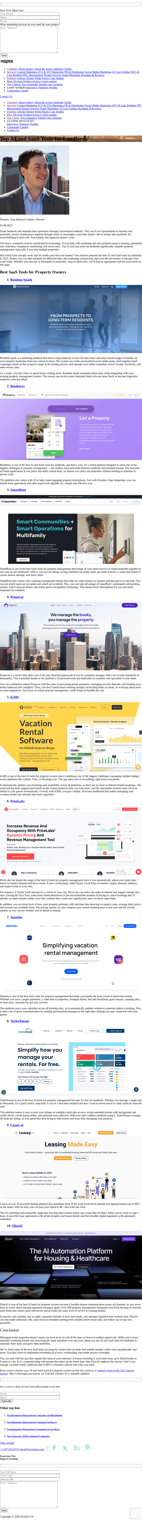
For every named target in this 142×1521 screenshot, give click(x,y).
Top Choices (14, 84)
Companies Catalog (17, 90)
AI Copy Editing (121, 72)
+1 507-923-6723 (9, 1449)
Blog (9, 81)
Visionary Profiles (47, 87)
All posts (18, 81)
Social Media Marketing (98, 72)
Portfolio (11, 78)
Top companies (29, 84)
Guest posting (49, 81)
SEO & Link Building (124, 105)
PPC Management (33, 75)
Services (11, 72)
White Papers (42, 78)
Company (12, 68)
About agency (26, 68)
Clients (67, 68)
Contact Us (6, 96)
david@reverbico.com (32, 1449)
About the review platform (48, 68)
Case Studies (57, 78)
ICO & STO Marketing (51, 72)
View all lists (7, 1442)
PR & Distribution (74, 72)
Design (30, 78)
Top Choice (13, 117)
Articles (21, 78)
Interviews (31, 87)
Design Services (52, 75)
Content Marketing (27, 72)
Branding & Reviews (92, 75)
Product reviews (32, 81)
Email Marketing (71, 75)
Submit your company (51, 84)
